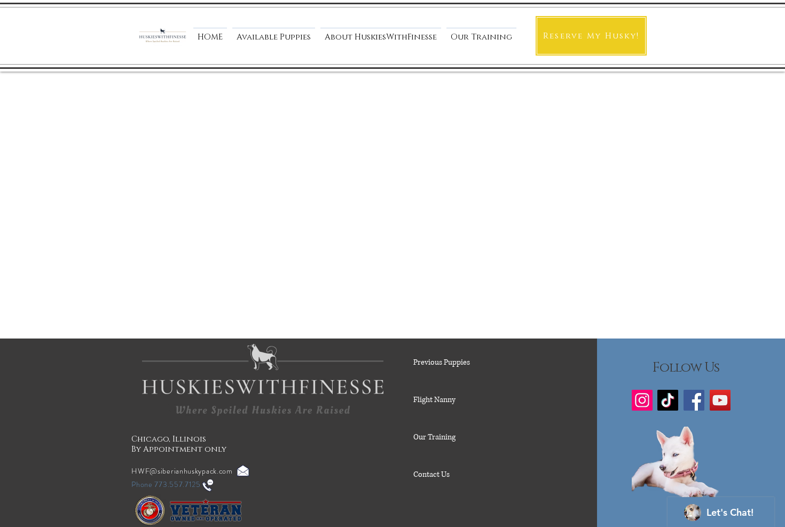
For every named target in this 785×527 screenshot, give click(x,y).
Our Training (434, 437)
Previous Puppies (441, 362)
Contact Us (431, 474)
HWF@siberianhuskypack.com (182, 471)
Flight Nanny (434, 400)
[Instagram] (642, 400)
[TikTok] (667, 400)
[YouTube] (720, 400)
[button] (381, 32)
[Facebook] (694, 400)
